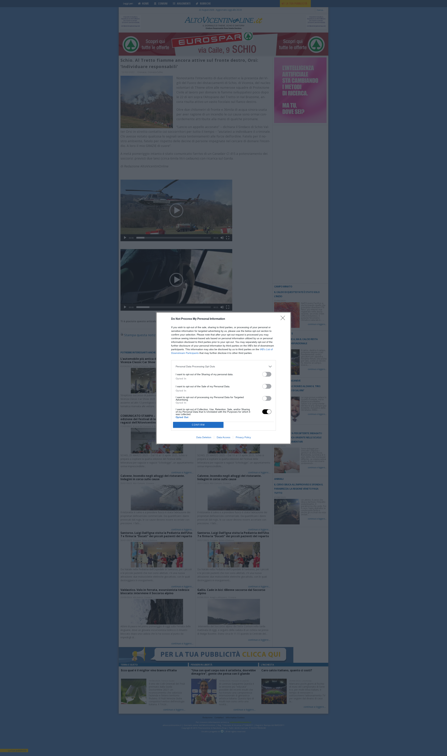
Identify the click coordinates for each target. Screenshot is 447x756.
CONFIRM (198, 424)
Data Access (223, 437)
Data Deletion (203, 437)
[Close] (284, 319)
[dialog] (223, 378)
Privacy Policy (243, 437)
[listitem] (223, 366)
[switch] (266, 374)
